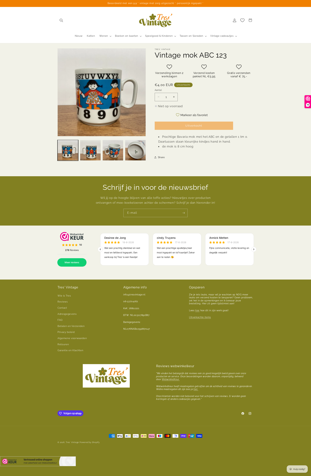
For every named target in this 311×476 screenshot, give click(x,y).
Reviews (63, 301)
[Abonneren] (183, 213)
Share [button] (161, 157)
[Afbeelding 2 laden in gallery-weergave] (90, 150)
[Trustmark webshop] (38, 462)
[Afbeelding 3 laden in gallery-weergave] (113, 150)
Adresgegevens (67, 314)
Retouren (63, 344)
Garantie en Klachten (70, 350)
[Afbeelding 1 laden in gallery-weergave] (68, 150)
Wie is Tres (64, 295)
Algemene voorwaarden (72, 338)
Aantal (158, 90)
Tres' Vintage (72, 442)
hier (197, 310)
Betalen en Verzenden (71, 326)
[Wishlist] (242, 20)
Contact (62, 307)
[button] (61, 20)
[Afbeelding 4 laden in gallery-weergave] (135, 150)
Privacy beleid (66, 332)
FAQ (60, 320)
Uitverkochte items (200, 317)
